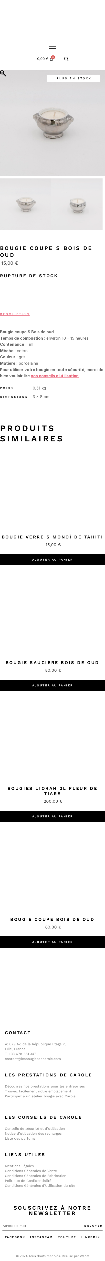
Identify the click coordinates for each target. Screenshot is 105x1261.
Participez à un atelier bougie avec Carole (40, 1096)
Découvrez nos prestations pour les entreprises (45, 1086)
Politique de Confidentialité (28, 1181)
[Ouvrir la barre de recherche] (66, 59)
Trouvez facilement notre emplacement (38, 1091)
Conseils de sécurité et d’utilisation (35, 1129)
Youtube (67, 1237)
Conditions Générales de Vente (31, 1171)
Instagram (41, 1237)
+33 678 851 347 (22, 1054)
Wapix (84, 1256)
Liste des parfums (20, 1138)
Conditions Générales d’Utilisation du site (40, 1186)
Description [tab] (15, 314)
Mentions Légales (19, 1166)
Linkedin (90, 1237)
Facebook (15, 1237)
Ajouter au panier (52, 559)
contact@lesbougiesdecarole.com (33, 1059)
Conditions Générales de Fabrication (35, 1176)
